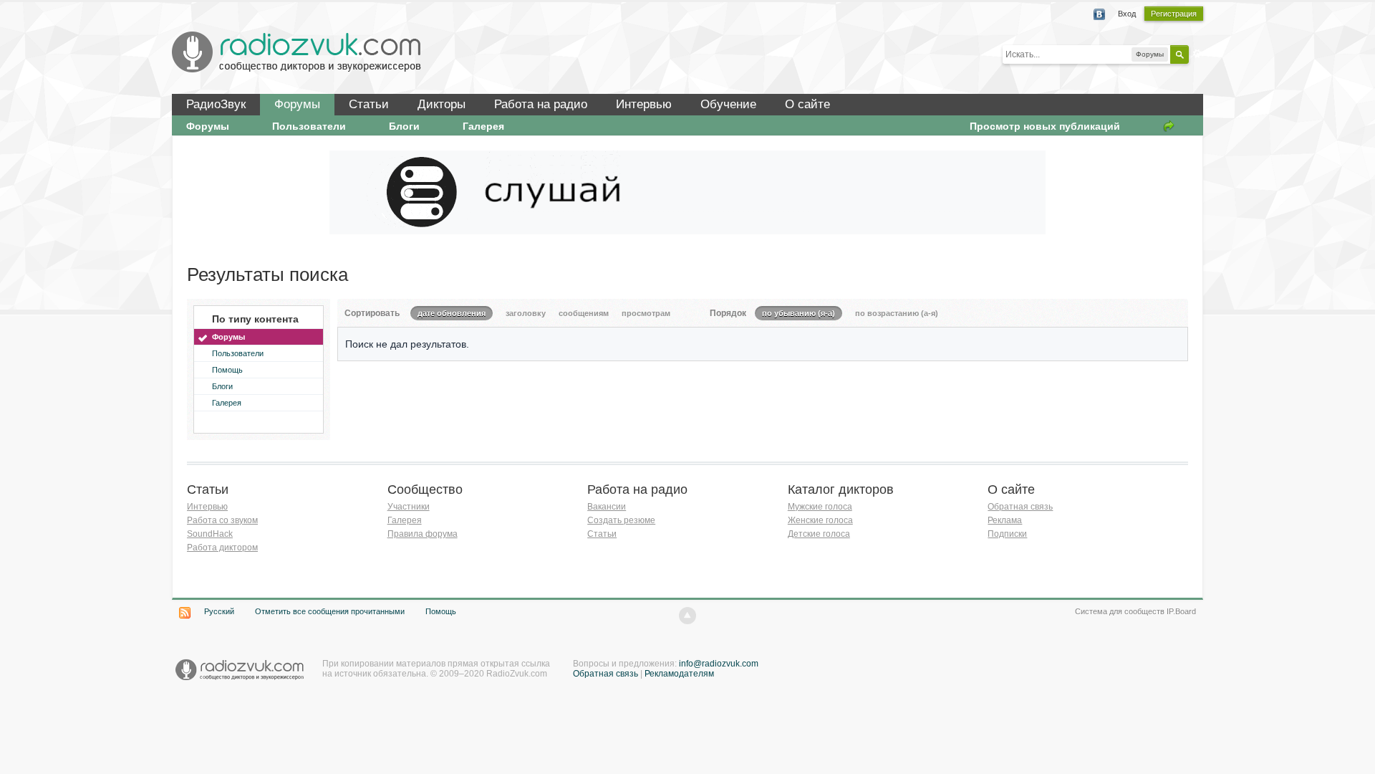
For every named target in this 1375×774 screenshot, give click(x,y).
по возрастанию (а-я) (896, 313)
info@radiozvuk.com (718, 664)
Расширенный (1197, 53)
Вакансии (606, 507)
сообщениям (584, 313)
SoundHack (210, 534)
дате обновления (452, 313)
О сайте (807, 104)
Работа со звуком (222, 520)
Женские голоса (820, 520)
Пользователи (309, 126)
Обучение (728, 104)
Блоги (404, 126)
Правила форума (422, 534)
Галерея (483, 126)
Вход (1127, 13)
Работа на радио (540, 104)
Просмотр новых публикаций (1045, 126)
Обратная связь (1020, 507)
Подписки (1007, 534)
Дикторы (441, 104)
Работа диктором (222, 548)
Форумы (297, 104)
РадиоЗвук (216, 104)
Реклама (1005, 520)
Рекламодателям (679, 674)
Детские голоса (819, 534)
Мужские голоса (820, 507)
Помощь (227, 370)
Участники (408, 507)
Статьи (369, 104)
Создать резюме (621, 520)
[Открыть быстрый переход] (1169, 126)
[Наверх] (687, 615)
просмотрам (646, 313)
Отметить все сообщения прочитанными (330, 611)
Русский (219, 611)
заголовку (526, 313)
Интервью (644, 104)
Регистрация (1174, 13)
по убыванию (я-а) (798, 313)
